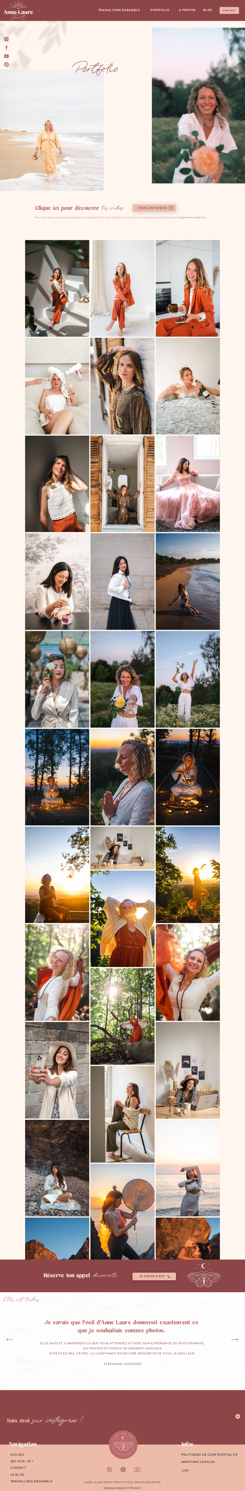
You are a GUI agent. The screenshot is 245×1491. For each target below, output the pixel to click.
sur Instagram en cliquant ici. (189, 217)
